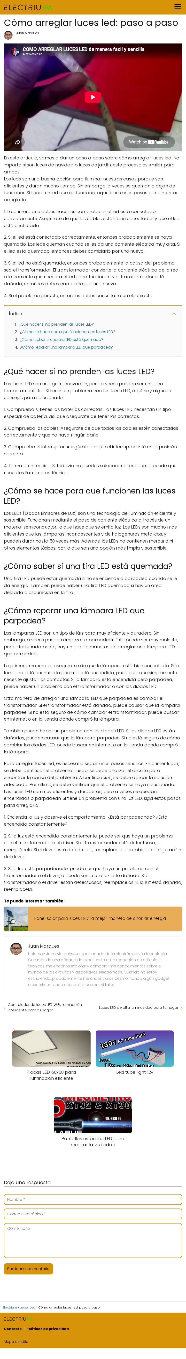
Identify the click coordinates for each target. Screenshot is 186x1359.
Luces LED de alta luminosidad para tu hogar (138, 1007)
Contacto (13, 1328)
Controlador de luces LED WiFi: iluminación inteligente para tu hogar (45, 1007)
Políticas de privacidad (47, 1328)
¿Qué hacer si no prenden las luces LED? (56, 324)
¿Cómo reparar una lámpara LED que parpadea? (66, 347)
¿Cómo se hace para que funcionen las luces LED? (67, 332)
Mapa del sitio (16, 1341)
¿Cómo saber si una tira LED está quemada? (61, 339)
